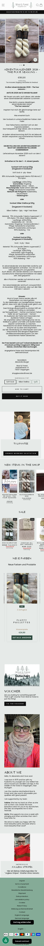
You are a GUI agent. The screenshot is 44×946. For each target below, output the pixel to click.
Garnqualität (22, 378)
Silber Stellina (24, 382)
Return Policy (22, 906)
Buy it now (22, 396)
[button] (5, 940)
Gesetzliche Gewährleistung (22, 890)
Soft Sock (10, 382)
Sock (36, 382)
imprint (22, 881)
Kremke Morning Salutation (21, 453)
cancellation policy (22, 900)
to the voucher (15, 704)
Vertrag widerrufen (22, 922)
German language (22, 918)
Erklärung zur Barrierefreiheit (22, 909)
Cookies (22, 903)
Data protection (22, 896)
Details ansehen (22, 637)
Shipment (22, 893)
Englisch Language (22, 915)
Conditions (22, 887)
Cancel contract (22, 941)
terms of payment (22, 884)
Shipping (19, 82)
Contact (22, 912)
